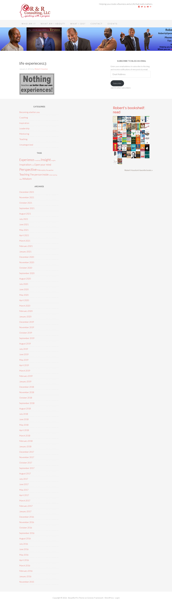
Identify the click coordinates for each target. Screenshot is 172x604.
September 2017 (26, 468)
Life (33, 165)
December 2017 (26, 452)
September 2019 (26, 338)
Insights (53, 160)
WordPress (109, 598)
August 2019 (25, 343)
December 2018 (26, 387)
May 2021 (23, 230)
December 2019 (26, 322)
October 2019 (25, 332)
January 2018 (25, 446)
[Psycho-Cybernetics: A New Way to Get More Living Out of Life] (119, 136)
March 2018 (24, 435)
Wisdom (27, 178)
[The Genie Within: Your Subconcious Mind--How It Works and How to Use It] (124, 122)
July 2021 (23, 219)
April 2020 (24, 300)
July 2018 (23, 414)
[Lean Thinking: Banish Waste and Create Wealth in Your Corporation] (129, 136)
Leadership (24, 128)
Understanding (53, 175)
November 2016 (26, 522)
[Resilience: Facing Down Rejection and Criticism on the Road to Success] (124, 156)
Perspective (28, 169)
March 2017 (24, 500)
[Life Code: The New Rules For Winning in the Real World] (115, 136)
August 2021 (25, 213)
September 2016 (26, 533)
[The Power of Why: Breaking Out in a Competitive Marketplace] (115, 164)
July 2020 (23, 284)
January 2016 (25, 576)
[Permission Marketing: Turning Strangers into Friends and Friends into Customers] (138, 121)
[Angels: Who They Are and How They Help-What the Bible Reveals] (119, 157)
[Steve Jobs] (133, 157)
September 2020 (26, 273)
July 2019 (23, 349)
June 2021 (24, 224)
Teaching (23, 139)
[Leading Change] (119, 142)
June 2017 (24, 484)
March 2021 (24, 240)
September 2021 (26, 208)
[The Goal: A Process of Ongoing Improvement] (142, 136)
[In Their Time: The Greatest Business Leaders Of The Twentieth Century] (147, 136)
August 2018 (25, 408)
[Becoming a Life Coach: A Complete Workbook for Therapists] (147, 121)
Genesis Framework (95, 598)
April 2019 (24, 365)
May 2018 (23, 425)
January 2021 (25, 251)
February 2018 (26, 441)
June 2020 (24, 289)
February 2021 (26, 246)
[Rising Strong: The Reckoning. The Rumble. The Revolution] (115, 129)
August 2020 (25, 278)
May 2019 (23, 360)
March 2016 (24, 565)
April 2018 (24, 430)
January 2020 (25, 316)
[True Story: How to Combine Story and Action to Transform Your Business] (115, 150)
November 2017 (26, 457)
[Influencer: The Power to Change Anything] (133, 136)
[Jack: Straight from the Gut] (142, 127)
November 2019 (26, 327)
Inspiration (24, 123)
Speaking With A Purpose (38, 11)
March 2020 (24, 305)
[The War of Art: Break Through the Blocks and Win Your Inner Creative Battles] (147, 143)
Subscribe (117, 83)
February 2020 (26, 311)
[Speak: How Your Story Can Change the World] (147, 157)
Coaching (23, 117)
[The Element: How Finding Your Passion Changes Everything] (119, 129)
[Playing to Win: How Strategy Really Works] (124, 143)
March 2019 (24, 370)
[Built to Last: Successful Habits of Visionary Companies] (124, 136)
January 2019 (25, 381)
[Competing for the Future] (124, 150)
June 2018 (24, 419)
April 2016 (24, 560)
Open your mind (42, 164)
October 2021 (25, 202)
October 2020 (25, 267)
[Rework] (147, 150)
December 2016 (26, 517)
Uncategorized (26, 144)
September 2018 (26, 403)
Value (20, 179)
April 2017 (24, 495)
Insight (46, 160)
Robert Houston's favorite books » (138, 170)
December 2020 (26, 257)
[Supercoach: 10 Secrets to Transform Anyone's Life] (119, 150)
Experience (26, 160)
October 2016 (25, 527)
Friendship (37, 160)
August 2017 (25, 473)
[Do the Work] (133, 129)
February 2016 (26, 571)
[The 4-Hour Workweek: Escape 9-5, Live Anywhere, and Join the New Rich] (142, 150)
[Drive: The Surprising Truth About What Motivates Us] (147, 129)
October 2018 (25, 397)
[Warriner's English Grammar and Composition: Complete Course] (142, 157)
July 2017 (23, 479)
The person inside (39, 174)
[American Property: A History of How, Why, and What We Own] (129, 129)
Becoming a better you (29, 112)
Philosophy (41, 170)
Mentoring (24, 134)
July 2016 (23, 544)
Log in (117, 598)
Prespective (49, 170)
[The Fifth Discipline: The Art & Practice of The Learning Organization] (133, 121)
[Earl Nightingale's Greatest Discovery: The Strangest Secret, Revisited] (129, 157)
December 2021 (26, 192)
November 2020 (26, 262)
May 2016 (23, 554)
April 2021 (24, 235)
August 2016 (25, 538)
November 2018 (26, 392)
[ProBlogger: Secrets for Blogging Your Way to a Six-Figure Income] (138, 136)
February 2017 (26, 506)
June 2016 (24, 549)
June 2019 (24, 354)
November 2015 (26, 581)
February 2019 (26, 376)
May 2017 (23, 489)
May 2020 (23, 295)
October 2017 (25, 462)
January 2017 (25, 511)
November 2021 (26, 197)
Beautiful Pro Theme (76, 598)
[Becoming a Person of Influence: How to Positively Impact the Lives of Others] (138, 157)
